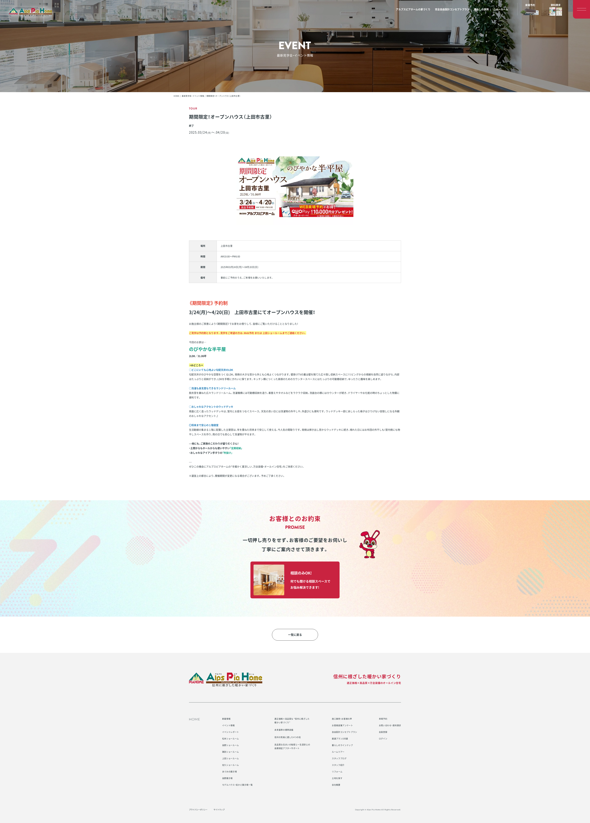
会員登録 (383, 731)
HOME (176, 96)
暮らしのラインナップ (342, 745)
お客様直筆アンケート (342, 725)
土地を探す (337, 778)
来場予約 (383, 718)
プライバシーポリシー (198, 809)
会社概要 (336, 784)
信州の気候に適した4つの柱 (287, 737)
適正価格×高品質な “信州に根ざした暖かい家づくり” (292, 720)
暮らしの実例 (481, 9)
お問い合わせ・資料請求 (390, 725)
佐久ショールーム (230, 764)
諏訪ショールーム (230, 751)
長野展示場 (227, 778)
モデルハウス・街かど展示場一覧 (237, 784)
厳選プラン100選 (340, 738)
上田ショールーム (230, 758)
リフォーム (337, 771)
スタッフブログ (339, 758)
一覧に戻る (295, 635)
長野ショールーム (230, 745)
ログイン (383, 738)
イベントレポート (230, 731)
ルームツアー (338, 751)
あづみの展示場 (229, 771)
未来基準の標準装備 (283, 729)
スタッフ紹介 (338, 764)
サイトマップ (219, 809)
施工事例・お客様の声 (342, 718)
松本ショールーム (230, 738)
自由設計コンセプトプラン (344, 731)
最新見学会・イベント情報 (193, 96)
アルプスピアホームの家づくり (413, 9)
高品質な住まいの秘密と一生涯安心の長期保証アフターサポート (292, 746)
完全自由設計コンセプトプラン (452, 9)
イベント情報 (228, 725)
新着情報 (226, 718)
